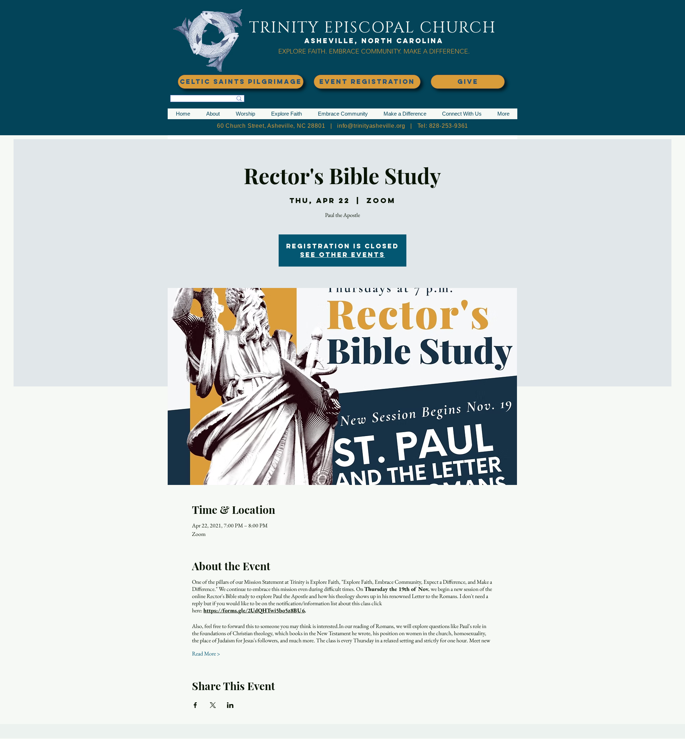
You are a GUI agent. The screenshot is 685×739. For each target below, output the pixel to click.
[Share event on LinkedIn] (230, 705)
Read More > (206, 653)
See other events (342, 254)
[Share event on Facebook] (195, 705)
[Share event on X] (212, 705)
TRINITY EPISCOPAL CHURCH (372, 27)
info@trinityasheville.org (371, 126)
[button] (213, 113)
